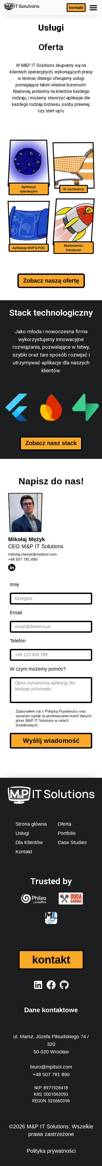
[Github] (64, 984)
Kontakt (24, 851)
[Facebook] (51, 984)
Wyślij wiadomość (51, 740)
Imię (14, 584)
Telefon (18, 641)
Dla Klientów (29, 842)
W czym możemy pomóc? (38, 669)
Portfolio (67, 833)
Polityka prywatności (51, 1151)
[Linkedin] (38, 984)
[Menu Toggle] (93, 7)
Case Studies (72, 842)
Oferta (64, 824)
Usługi (22, 833)
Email (16, 612)
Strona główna (31, 824)
